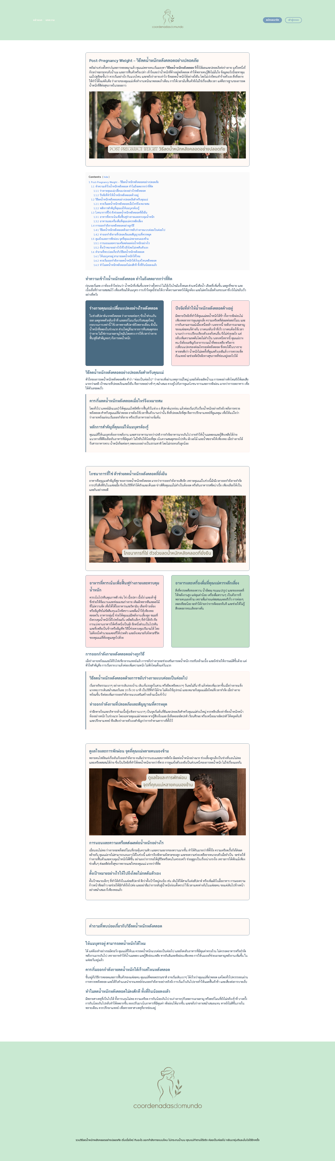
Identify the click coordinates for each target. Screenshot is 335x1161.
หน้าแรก (37, 20)
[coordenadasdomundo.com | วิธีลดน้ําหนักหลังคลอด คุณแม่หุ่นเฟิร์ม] (167, 20)
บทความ (50, 20)
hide (106, 176)
